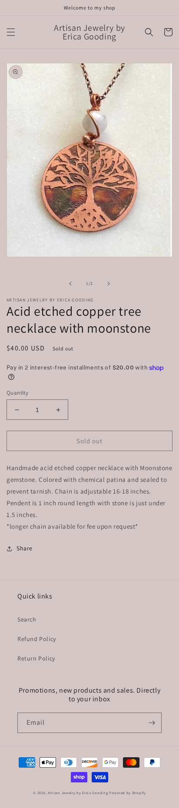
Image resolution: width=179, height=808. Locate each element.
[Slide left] (70, 283)
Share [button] (25, 548)
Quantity (17, 392)
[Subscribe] (151, 723)
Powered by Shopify (127, 792)
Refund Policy (36, 639)
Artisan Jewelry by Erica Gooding (78, 792)
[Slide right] (108, 283)
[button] (10, 32)
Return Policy (36, 658)
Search (26, 619)
